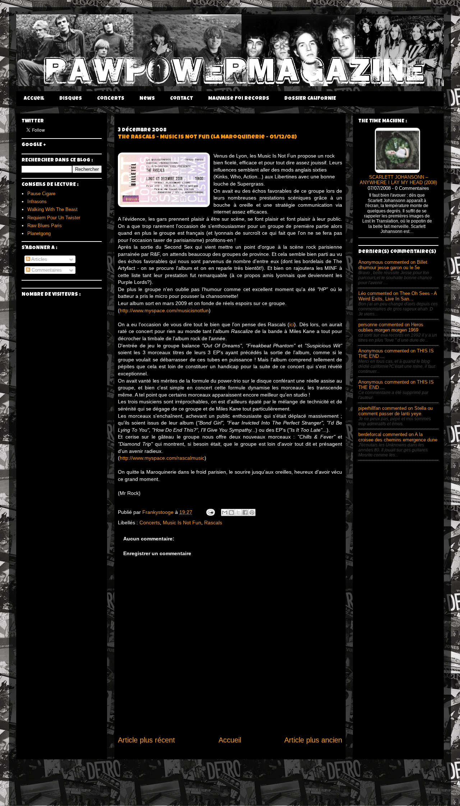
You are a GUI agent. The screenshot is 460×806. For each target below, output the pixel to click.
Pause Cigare (41, 193)
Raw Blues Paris (44, 225)
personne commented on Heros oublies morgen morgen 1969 (390, 327)
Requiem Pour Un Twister (53, 217)
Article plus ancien (313, 740)
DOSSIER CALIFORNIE (310, 98)
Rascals (213, 522)
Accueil (34, 98)
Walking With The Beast (52, 209)
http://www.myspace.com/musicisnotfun (164, 310)
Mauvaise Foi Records (238, 98)
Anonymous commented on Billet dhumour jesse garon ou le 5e (392, 264)
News (147, 98)
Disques (70, 98)
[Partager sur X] (238, 512)
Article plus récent (146, 740)
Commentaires (46, 270)
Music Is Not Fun (182, 522)
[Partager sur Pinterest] (252, 512)
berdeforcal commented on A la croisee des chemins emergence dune (397, 437)
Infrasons (37, 201)
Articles (38, 259)
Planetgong (39, 233)
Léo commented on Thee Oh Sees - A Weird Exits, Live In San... (397, 296)
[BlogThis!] (231, 512)
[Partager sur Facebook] (245, 512)
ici (291, 324)
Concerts (110, 98)
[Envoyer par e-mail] (224, 512)
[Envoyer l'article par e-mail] (210, 512)
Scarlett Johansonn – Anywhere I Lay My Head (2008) (398, 180)
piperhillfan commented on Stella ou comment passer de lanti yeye (395, 411)
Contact (181, 98)
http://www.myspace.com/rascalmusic (162, 458)
